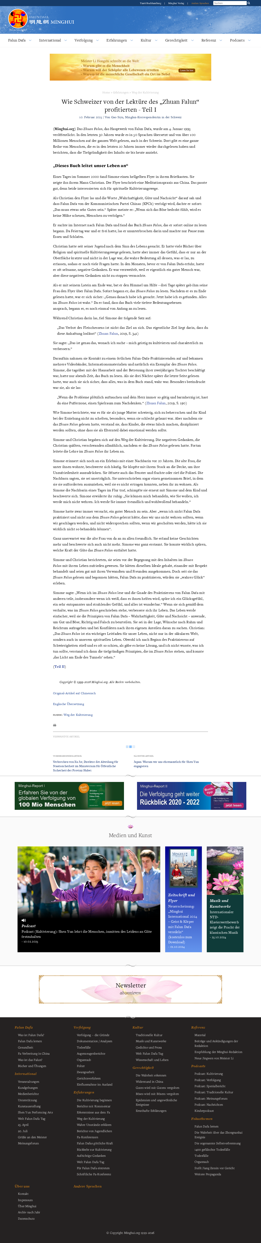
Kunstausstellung (29, 1106)
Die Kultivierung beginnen (94, 1100)
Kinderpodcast (204, 1111)
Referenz (208, 40)
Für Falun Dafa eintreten (93, 1168)
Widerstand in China (149, 1081)
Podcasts (237, 40)
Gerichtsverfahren (89, 1078)
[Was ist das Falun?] (18, 11)
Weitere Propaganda (208, 1174)
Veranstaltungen (28, 1081)
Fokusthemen (201, 1118)
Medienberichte (28, 1094)
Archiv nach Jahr (29, 1212)
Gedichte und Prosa (149, 1047)
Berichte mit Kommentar (93, 1106)
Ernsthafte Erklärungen (151, 1111)
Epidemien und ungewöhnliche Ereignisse (156, 1102)
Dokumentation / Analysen (94, 1041)
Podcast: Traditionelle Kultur (214, 1092)
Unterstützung (27, 1100)
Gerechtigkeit (176, 40)
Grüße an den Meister (32, 1137)
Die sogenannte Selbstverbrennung (218, 1143)
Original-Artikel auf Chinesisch (74, 693)
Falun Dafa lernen (30, 1041)
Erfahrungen (116, 40)
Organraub (84, 1060)
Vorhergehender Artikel (67, 756)
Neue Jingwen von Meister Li (214, 1058)
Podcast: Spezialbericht (210, 1086)
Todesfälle (84, 1047)
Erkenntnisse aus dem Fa (93, 1112)
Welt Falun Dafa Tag (90, 1162)
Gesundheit (25, 1047)
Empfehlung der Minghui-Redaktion (218, 1052)
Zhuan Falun (108, 333)
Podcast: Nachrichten (209, 1104)
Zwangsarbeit (85, 1072)
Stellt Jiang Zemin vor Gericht (215, 1168)
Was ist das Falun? (30, 1060)
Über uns (22, 1186)
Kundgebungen (28, 1088)
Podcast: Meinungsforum (211, 1098)
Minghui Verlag (176, 3)
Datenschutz (26, 1218)
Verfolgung (84, 40)
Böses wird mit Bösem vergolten (157, 1094)
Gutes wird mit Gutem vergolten (157, 1088)
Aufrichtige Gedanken (91, 1155)
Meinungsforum (28, 1143)
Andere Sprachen (200, 3)
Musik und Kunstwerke (151, 1041)
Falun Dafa (16, 40)
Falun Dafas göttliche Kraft (95, 1143)
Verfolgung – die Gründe (93, 1035)
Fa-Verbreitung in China (34, 1053)
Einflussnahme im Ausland (95, 1084)
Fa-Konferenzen (87, 1137)
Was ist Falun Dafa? (31, 1035)
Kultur (146, 40)
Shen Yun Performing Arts (35, 1112)
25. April (23, 1125)
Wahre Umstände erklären (94, 1125)
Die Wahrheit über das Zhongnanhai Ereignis (218, 1134)
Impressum (25, 1200)
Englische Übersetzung (68, 704)
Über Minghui (27, 1206)
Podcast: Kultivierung (209, 1073)
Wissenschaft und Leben (152, 1060)
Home (106, 92)
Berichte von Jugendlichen (94, 1131)
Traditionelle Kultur (149, 1035)
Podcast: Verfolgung (208, 1080)
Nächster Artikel (144, 756)
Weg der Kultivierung (145, 92)
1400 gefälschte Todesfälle (212, 1149)
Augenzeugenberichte (91, 1053)
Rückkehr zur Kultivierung (94, 1149)
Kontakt (23, 1194)
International (50, 40)
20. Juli (23, 1131)
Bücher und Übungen (32, 1066)
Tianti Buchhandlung (151, 3)
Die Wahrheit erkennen (151, 1075)
